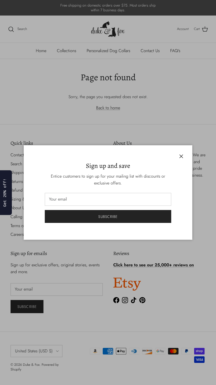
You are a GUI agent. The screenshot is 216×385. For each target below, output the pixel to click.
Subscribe (107, 216)
